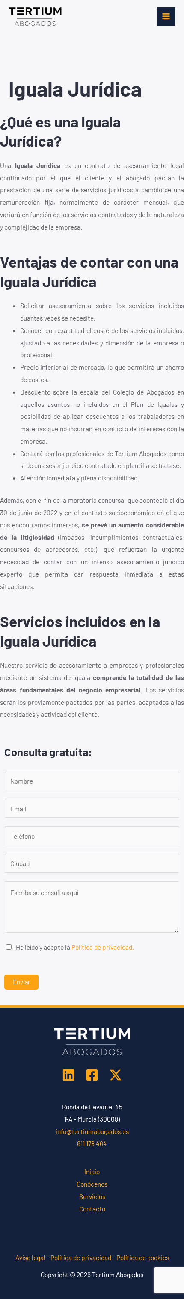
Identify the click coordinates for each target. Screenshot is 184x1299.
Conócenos (92, 1184)
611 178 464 (92, 1143)
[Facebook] (92, 1075)
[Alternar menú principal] (166, 16)
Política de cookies (142, 1257)
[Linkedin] (68, 1075)
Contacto (92, 1209)
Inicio (92, 1171)
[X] (115, 1075)
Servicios (92, 1196)
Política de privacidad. (102, 947)
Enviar (21, 982)
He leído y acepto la (75, 947)
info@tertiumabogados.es (92, 1131)
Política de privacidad (80, 1257)
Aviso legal (30, 1257)
